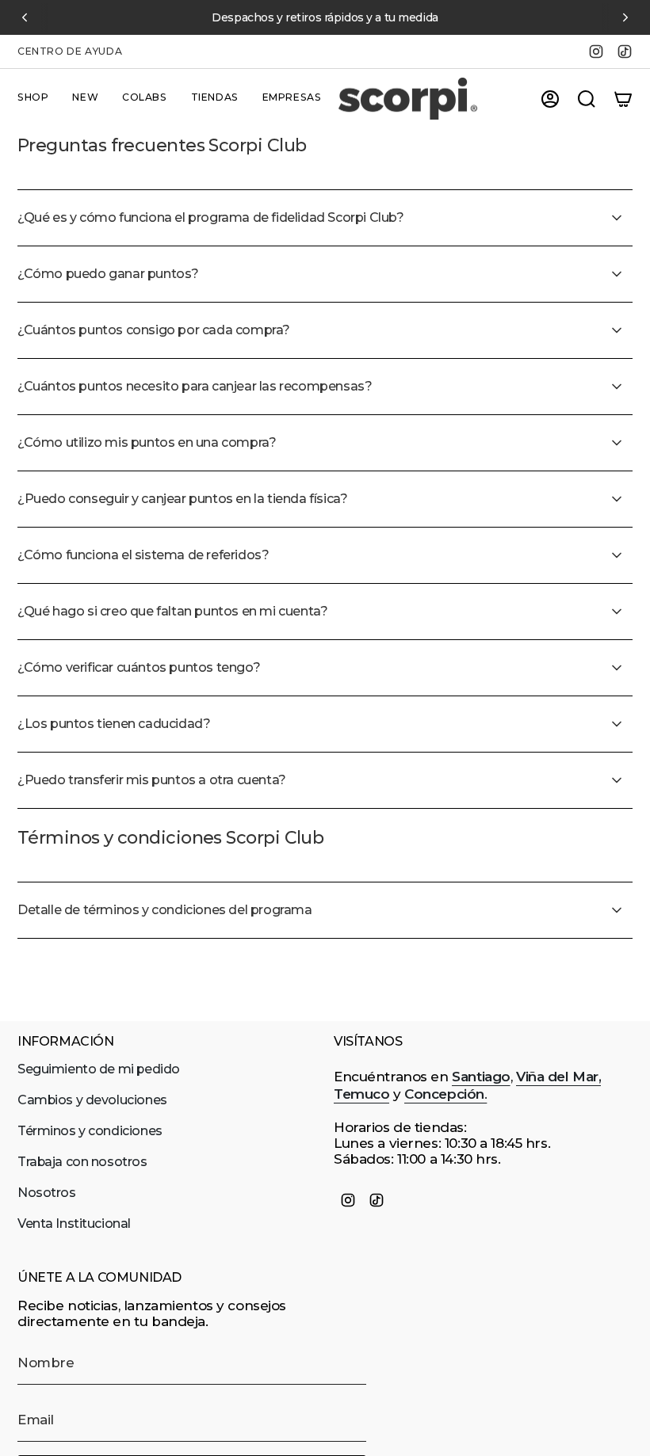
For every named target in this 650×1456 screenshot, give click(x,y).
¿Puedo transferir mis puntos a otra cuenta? (151, 779)
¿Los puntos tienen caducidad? (113, 723)
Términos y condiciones (89, 1130)
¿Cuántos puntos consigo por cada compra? (153, 329)
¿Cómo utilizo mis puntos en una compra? (146, 442)
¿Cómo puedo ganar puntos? (108, 273)
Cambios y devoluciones (92, 1099)
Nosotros (46, 1192)
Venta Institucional (74, 1223)
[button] (33, 99)
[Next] (625, 17)
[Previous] (24, 17)
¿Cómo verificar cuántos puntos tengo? (138, 667)
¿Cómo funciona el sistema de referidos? (143, 554)
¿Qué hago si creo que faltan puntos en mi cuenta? (172, 611)
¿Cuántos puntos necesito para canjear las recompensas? (194, 386)
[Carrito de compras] (623, 99)
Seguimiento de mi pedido (98, 1069)
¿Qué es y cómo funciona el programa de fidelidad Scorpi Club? (210, 217)
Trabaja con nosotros (82, 1161)
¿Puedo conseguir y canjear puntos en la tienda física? (182, 498)
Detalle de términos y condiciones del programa (164, 909)
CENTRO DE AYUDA (69, 51)
